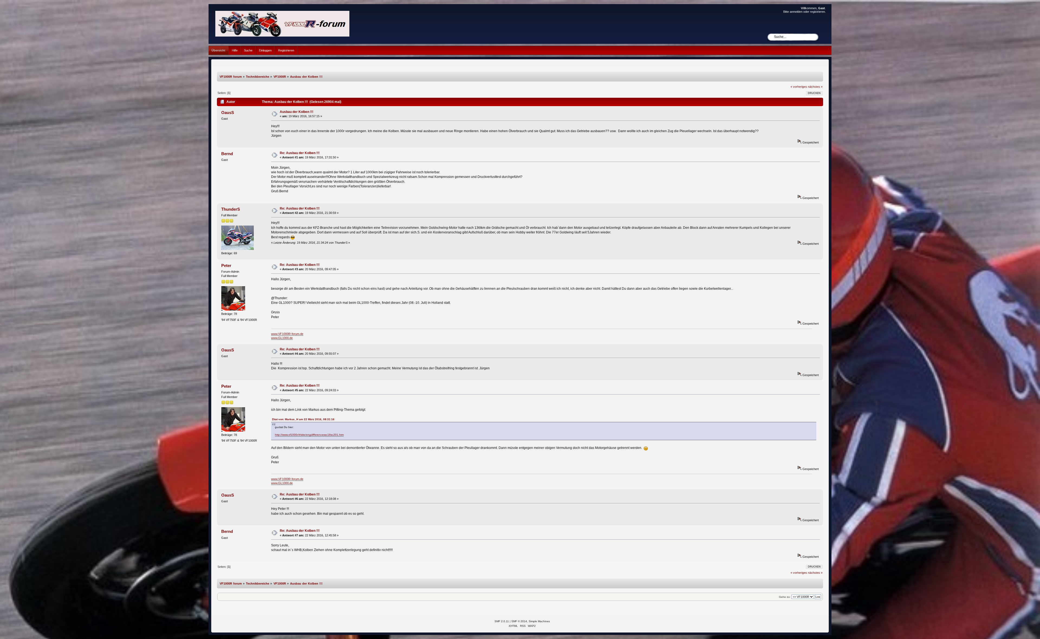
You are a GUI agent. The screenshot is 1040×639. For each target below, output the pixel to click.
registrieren (817, 11)
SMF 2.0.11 (502, 621)
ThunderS (230, 209)
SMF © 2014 (519, 621)
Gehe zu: (785, 596)
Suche (248, 50)
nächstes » (815, 86)
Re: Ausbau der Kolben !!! (300, 153)
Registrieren (286, 50)
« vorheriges (799, 86)
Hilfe (235, 50)
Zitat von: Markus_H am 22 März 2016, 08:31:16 (303, 419)
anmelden (796, 11)
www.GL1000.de (282, 338)
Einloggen (265, 50)
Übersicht (218, 50)
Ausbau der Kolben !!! (296, 112)
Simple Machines (539, 621)
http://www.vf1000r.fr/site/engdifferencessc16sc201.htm (309, 434)
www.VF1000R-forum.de (287, 333)
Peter (226, 265)
